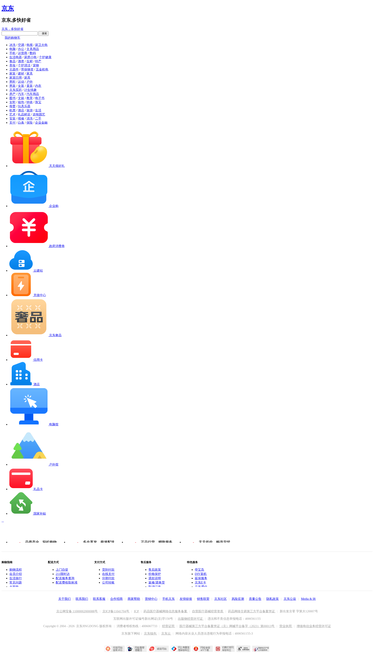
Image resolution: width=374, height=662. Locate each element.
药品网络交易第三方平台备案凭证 (252, 611)
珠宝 (38, 102)
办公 (21, 49)
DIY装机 (201, 574)
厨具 (27, 77)
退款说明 (154, 578)
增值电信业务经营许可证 (314, 626)
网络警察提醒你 (137, 649)
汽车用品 (32, 94)
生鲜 (29, 61)
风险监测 (238, 598)
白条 (21, 122)
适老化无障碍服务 (243, 649)
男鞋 (12, 81)
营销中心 (151, 598)
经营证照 (168, 626)
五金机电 (42, 69)
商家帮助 (134, 598)
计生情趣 (30, 90)
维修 (21, 118)
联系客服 (99, 598)
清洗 (29, 118)
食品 (12, 61)
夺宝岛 (199, 569)
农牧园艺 (39, 114)
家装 (12, 73)
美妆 (12, 65)
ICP (136, 611)
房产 (12, 94)
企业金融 (41, 122)
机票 (12, 110)
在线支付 (108, 574)
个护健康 (45, 57)
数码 (33, 53)
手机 (12, 53)
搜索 (43, 33)
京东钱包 (150, 633)
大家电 (14, 586)
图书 (12, 98)
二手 (38, 118)
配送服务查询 (65, 578)
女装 (21, 85)
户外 (29, 81)
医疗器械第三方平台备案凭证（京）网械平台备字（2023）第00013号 (227, 626)
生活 (38, 110)
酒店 (21, 110)
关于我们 (64, 598)
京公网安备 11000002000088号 (77, 611)
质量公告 (255, 598)
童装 (29, 85)
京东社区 (220, 598)
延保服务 (201, 578)
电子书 (39, 98)
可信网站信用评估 (115, 649)
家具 (29, 73)
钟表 (29, 102)
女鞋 (12, 102)
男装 (12, 85)
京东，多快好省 (12, 29)
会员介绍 (15, 574)
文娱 (21, 98)
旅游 (29, 110)
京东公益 (290, 598)
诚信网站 (159, 649)
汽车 (21, 94)
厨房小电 (30, 57)
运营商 (22, 53)
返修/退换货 (156, 582)
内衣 (38, 85)
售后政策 (154, 569)
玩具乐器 (24, 106)
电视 (29, 45)
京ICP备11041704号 (116, 611)
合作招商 (116, 598)
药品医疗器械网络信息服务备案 (166, 611)
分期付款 (108, 578)
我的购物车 (12, 37)
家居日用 (15, 77)
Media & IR (308, 598)
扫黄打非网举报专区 (225, 649)
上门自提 (62, 569)
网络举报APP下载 (203, 649)
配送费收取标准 (67, 582)
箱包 (21, 102)
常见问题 (15, 582)
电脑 (12, 49)
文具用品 (32, 49)
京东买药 (15, 90)
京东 (8, 8)
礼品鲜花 (24, 114)
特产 (38, 61)
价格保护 (154, 574)
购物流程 (15, 569)
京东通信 (201, 586)
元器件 (14, 69)
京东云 (166, 633)
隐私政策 (272, 598)
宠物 (36, 65)
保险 (29, 122)
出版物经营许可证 (191, 618)
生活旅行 (15, 578)
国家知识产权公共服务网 (260, 649)
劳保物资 (27, 69)
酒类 (21, 61)
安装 (12, 118)
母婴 (12, 106)
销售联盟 (203, 598)
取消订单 (154, 586)
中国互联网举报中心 (181, 649)
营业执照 (286, 626)
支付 (12, 122)
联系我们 (82, 598)
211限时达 (63, 574)
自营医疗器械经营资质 (208, 611)
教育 (29, 98)
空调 (21, 45)
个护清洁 (24, 65)
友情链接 (186, 598)
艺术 (12, 114)
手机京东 (168, 598)
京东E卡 (200, 582)
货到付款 (108, 569)
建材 (21, 73)
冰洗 (12, 45)
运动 (21, 81)
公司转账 (108, 582)
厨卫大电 (41, 45)
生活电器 (15, 57)
